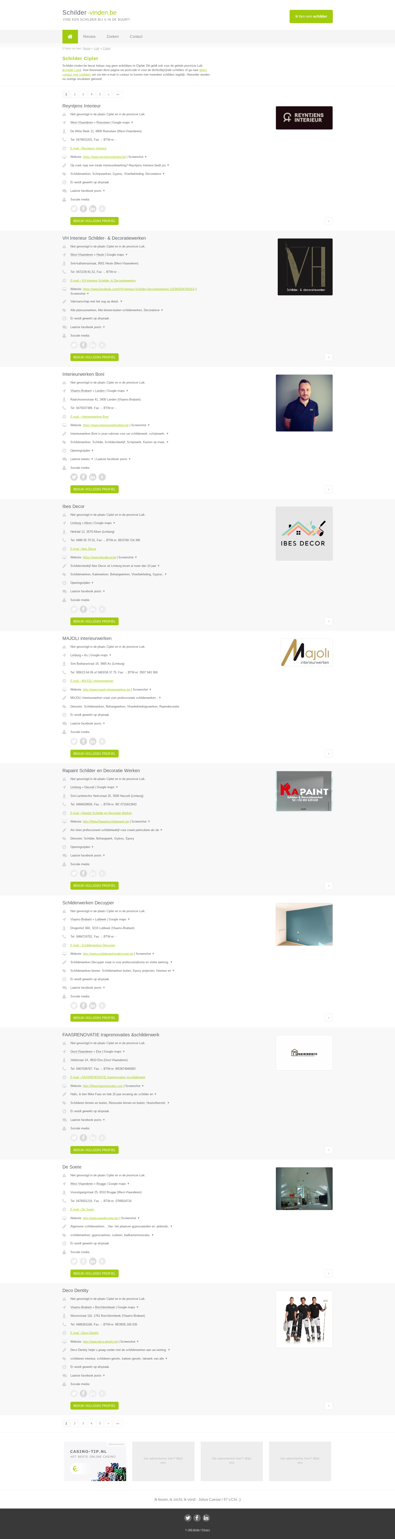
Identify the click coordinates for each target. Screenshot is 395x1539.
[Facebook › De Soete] (83, 1261)
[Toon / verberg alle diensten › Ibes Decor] (140, 574)
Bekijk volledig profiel (94, 221)
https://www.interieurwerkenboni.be (106, 425)
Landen (100, 390)
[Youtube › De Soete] (102, 1261)
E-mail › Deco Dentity (84, 1333)
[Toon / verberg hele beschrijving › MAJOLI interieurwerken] (140, 698)
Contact (136, 36)
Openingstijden (82, 450)
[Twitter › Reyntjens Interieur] (74, 208)
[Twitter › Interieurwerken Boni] (74, 477)
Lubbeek (100, 919)
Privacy (206, 1529)
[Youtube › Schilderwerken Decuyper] (102, 1005)
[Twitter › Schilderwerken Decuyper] (74, 1005)
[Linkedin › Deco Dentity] (92, 1393)
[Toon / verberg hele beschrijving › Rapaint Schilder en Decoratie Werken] (140, 830)
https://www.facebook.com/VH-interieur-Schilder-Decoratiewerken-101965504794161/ (139, 289)
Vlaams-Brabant (81, 390)
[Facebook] (197, 1518)
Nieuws (89, 36)
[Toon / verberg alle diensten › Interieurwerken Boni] (140, 442)
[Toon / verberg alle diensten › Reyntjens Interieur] (140, 174)
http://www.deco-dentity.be (100, 1341)
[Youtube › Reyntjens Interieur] (102, 208)
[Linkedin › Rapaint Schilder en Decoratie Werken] (92, 873)
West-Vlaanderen (81, 122)
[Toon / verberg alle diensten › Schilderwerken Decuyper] (140, 970)
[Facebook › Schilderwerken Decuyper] (83, 1005)
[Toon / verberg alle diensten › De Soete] (140, 1235)
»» (117, 94)
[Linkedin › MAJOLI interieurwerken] (92, 741)
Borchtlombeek (105, 1307)
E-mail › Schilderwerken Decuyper (92, 945)
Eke (98, 1051)
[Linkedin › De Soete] (92, 1261)
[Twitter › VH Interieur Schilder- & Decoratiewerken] (74, 345)
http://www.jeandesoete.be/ (101, 1218)
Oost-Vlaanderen (81, 1051)
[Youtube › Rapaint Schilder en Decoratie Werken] (102, 873)
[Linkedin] (206, 1518)
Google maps (123, 122)
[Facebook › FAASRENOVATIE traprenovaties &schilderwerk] (83, 1137)
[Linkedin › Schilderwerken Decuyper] (92, 1005)
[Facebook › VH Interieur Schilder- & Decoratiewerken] (83, 345)
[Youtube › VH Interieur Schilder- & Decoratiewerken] (102, 345)
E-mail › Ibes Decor (83, 549)
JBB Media (194, 1529)
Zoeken (113, 36)
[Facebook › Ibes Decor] (83, 609)
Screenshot (137, 157)
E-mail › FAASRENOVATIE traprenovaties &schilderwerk (107, 1077)
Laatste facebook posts (87, 190)
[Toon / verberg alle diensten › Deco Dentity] (140, 1358)
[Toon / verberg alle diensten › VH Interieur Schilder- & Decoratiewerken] (140, 310)
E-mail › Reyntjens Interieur (88, 148)
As (86, 655)
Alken (88, 523)
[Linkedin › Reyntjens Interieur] (92, 208)
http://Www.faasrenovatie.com (103, 1086)
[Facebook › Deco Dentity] (83, 1393)
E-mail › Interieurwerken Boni (89, 416)
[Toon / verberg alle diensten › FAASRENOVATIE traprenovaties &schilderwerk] (140, 1103)
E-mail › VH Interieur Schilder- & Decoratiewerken (103, 280)
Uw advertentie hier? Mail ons (163, 1460)
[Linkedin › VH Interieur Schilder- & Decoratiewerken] (92, 345)
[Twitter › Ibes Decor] (74, 609)
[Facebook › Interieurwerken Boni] (83, 477)
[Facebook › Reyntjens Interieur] (83, 208)
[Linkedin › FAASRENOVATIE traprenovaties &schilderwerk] (92, 1137)
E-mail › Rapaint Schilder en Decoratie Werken (101, 813)
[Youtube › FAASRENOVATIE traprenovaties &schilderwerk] (102, 1137)
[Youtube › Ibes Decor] (102, 609)
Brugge (101, 1183)
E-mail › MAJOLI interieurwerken (91, 681)
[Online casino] (98, 1462)
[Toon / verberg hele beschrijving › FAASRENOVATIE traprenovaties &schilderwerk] (140, 1094)
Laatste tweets (82, 459)
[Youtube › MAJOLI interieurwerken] (102, 741)
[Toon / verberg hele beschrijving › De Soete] (140, 1226)
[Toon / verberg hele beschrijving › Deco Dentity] (140, 1350)
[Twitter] (188, 1518)
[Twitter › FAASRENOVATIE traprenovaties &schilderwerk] (74, 1137)
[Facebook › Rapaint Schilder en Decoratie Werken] (83, 873)
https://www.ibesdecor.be (99, 557)
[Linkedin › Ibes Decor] (92, 609)
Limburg (75, 523)
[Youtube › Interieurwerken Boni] (102, 477)
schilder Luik (71, 70)
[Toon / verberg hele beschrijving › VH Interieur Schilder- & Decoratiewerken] (140, 301)
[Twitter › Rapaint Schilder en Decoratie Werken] (74, 873)
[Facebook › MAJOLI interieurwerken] (83, 741)
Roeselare (103, 122)
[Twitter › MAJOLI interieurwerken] (74, 741)
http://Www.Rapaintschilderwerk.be (106, 821)
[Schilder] (70, 37)
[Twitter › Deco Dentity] (74, 1393)
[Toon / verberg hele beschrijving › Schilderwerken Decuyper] (140, 962)
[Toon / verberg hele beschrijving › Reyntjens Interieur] (140, 165)
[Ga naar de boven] (329, 221)
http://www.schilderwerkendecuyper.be (108, 953)
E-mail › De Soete (82, 1209)
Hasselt (89, 787)
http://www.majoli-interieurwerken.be (106, 689)
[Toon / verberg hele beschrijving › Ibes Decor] (140, 566)
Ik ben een (311, 16)
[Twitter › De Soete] (74, 1261)
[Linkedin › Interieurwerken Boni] (92, 477)
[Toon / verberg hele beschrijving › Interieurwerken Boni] (140, 433)
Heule (100, 254)
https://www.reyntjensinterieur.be (104, 157)
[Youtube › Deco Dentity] (102, 1393)
